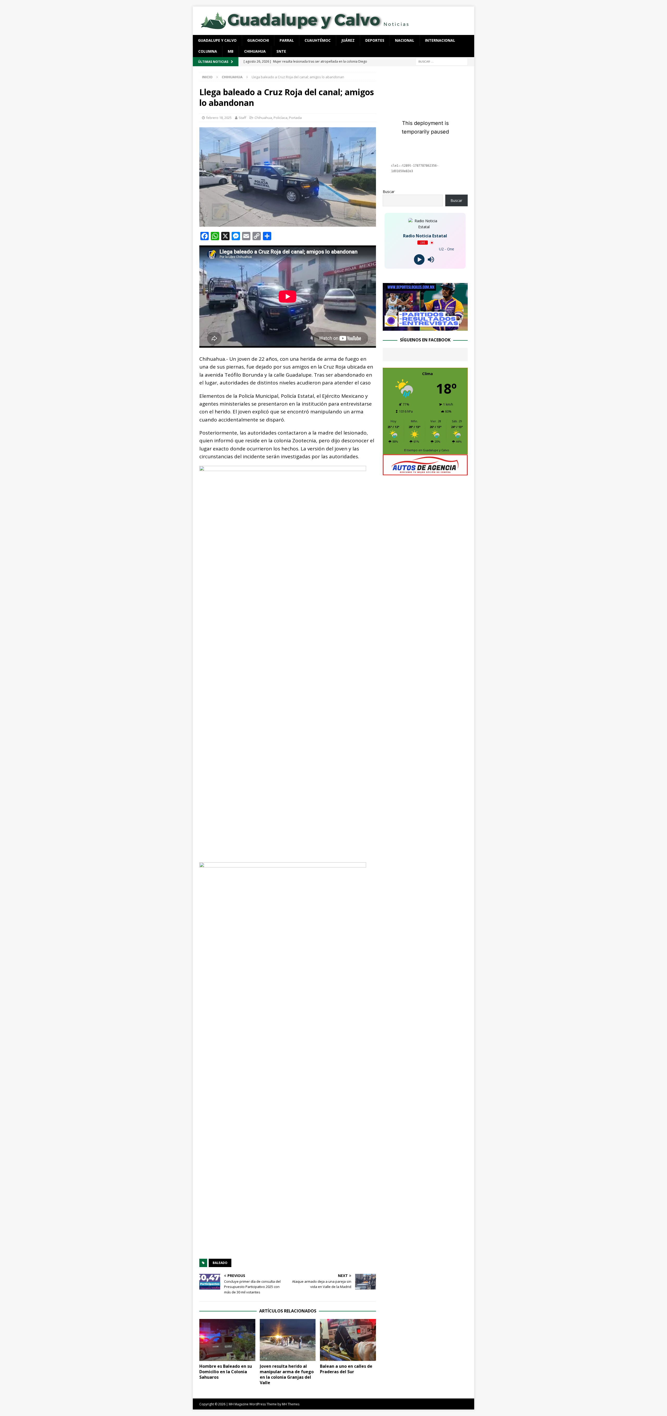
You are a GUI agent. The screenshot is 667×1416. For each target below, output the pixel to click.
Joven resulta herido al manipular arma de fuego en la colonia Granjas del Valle (287, 1374)
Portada (295, 117)
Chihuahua (255, 51)
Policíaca (280, 117)
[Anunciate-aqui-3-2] (425, 472)
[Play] (419, 259)
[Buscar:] (442, 61)
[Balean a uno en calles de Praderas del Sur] (348, 1340)
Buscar (388, 191)
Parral (287, 40)
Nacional (404, 40)
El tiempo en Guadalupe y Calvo (426, 450)
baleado (220, 1263)
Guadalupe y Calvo (217, 40)
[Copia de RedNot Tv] (425, 327)
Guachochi (258, 40)
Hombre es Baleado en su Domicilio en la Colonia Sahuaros (225, 1371)
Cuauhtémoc (318, 40)
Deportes (374, 40)
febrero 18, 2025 (219, 117)
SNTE (281, 51)
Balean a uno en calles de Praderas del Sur (346, 1369)
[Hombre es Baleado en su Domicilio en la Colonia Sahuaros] (227, 1340)
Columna (207, 51)
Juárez (348, 40)
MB (230, 51)
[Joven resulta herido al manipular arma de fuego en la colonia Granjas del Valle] (288, 1340)
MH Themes (290, 1404)
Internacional (440, 40)
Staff (242, 117)
